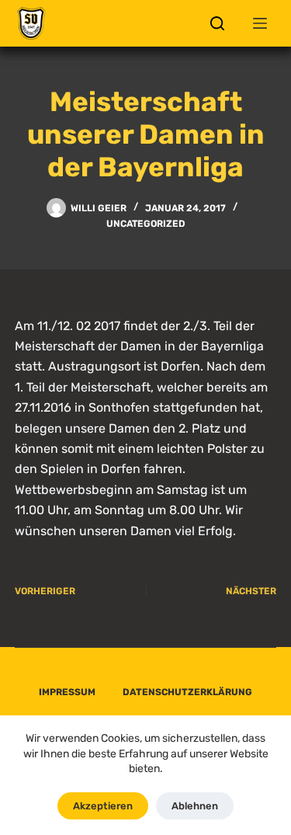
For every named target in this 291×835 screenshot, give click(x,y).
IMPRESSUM (67, 692)
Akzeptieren (103, 806)
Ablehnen (194, 806)
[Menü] (260, 23)
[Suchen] (217, 23)
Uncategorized (145, 223)
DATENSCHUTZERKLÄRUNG (187, 692)
